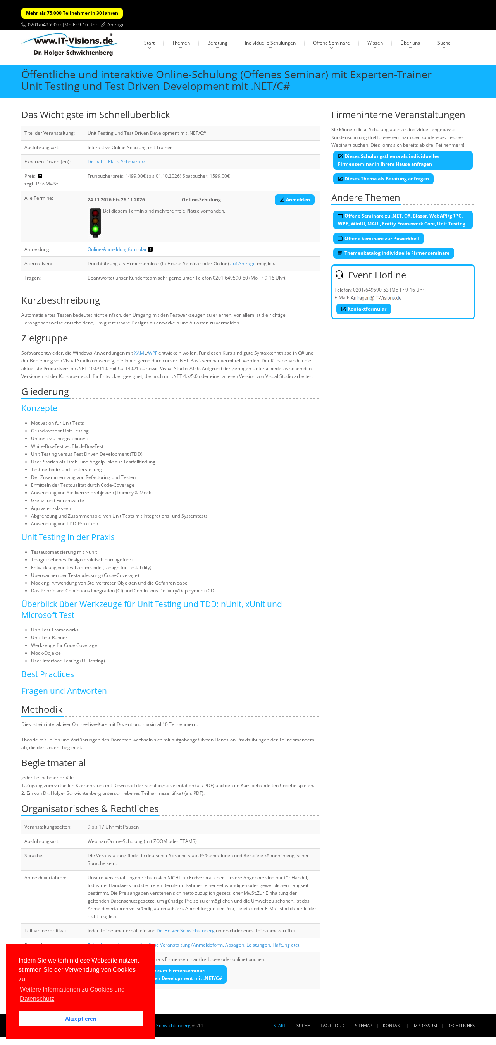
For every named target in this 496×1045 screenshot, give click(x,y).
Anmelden (298, 199)
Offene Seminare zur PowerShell (381, 238)
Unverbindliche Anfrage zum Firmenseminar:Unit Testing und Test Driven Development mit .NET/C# (158, 974)
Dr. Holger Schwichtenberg (186, 930)
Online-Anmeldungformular (117, 249)
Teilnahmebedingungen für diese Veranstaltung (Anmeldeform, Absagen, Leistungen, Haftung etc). (194, 945)
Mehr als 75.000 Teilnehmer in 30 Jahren (72, 13)
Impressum (425, 1025)
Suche (444, 42)
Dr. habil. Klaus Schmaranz (116, 161)
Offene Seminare (331, 42)
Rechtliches (461, 1025)
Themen (181, 42)
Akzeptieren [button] (80, 1019)
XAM (139, 353)
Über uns (410, 42)
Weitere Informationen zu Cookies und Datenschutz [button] (72, 994)
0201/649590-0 (44, 24)
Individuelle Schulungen (270, 42)
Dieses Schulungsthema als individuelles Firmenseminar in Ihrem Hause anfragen (388, 160)
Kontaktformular (367, 308)
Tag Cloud (332, 1025)
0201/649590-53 (371, 290)
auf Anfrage (243, 263)
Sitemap (363, 1025)
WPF (152, 353)
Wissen (375, 42)
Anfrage (116, 24)
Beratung (217, 42)
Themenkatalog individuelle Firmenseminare (397, 253)
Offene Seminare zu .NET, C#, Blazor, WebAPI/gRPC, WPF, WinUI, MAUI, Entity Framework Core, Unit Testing (401, 220)
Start (149, 42)
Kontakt (392, 1025)
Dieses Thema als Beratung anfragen (386, 178)
